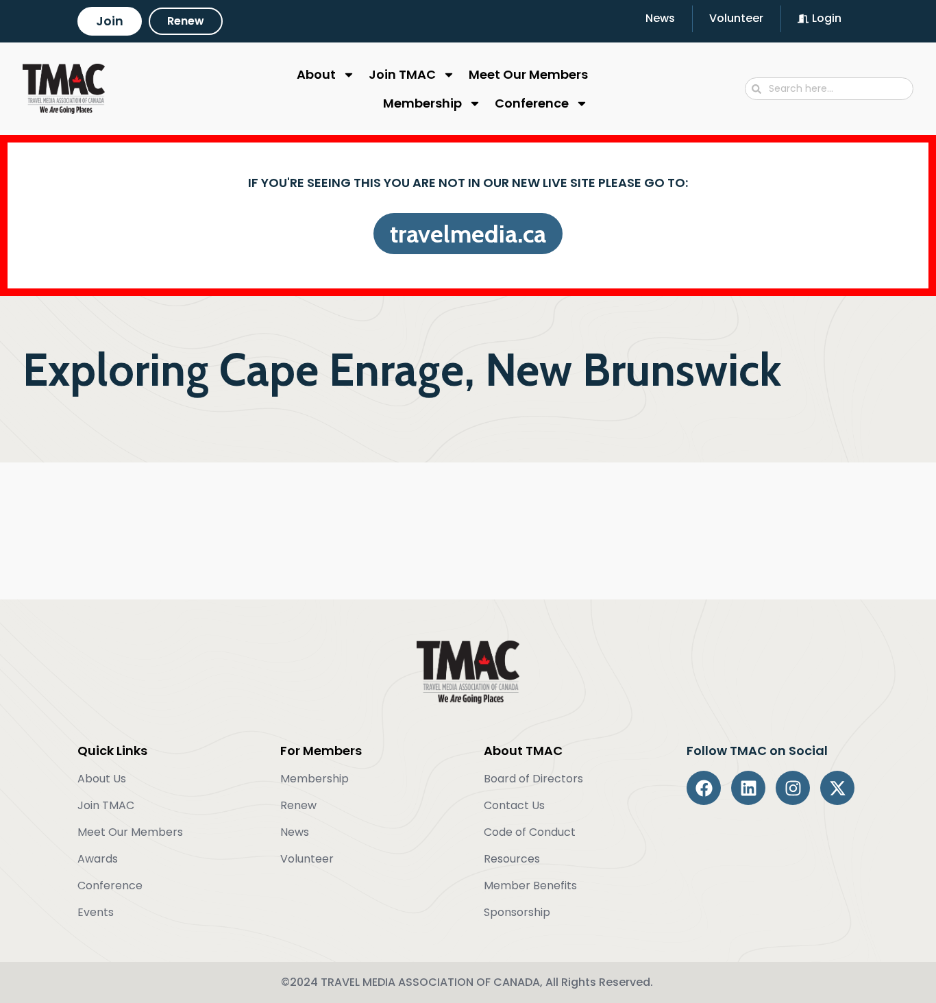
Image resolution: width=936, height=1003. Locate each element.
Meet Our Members (528, 74)
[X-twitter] (837, 788)
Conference (532, 103)
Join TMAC (402, 74)
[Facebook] (704, 788)
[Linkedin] (748, 788)
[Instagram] (793, 788)
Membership (422, 103)
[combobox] (829, 88)
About (316, 74)
